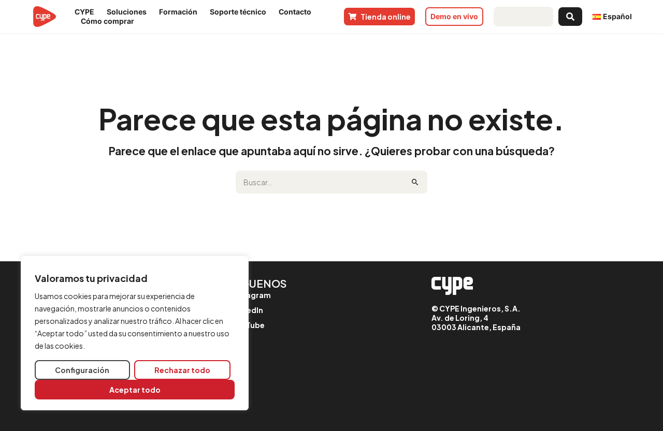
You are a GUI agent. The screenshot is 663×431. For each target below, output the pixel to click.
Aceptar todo (135, 389)
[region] (135, 333)
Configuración (82, 370)
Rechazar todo (182, 370)
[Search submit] (570, 16)
